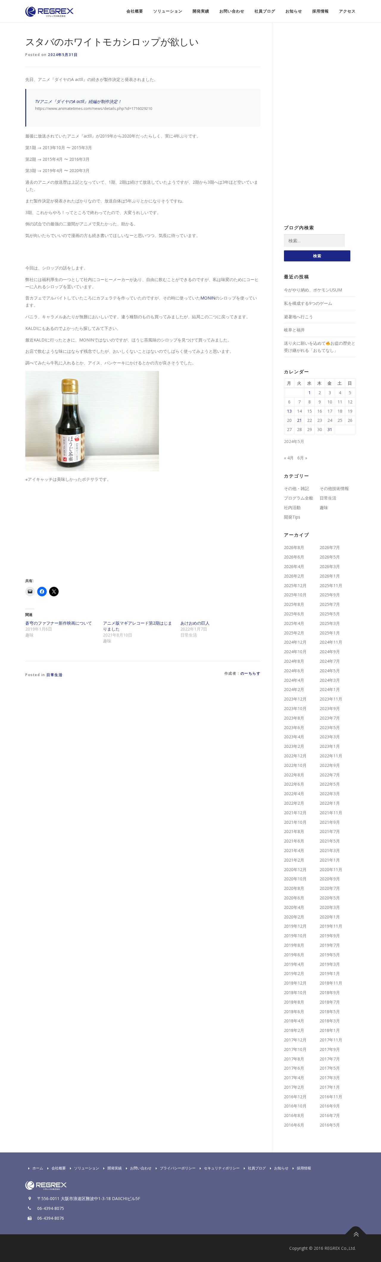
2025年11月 (331, 585)
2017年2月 (294, 1087)
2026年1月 (330, 576)
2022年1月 (330, 803)
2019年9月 (330, 935)
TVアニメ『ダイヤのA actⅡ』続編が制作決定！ (78, 101)
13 (289, 411)
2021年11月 (331, 812)
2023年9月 (330, 708)
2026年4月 (294, 566)
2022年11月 (331, 756)
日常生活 (54, 674)
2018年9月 (330, 992)
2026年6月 (294, 557)
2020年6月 (294, 898)
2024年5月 (330, 670)
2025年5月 (330, 614)
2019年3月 (330, 964)
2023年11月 (331, 699)
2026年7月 (330, 547)
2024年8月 (294, 661)
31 (329, 429)
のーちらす (251, 673)
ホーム (37, 1168)
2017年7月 (330, 1059)
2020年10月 (295, 879)
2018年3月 (330, 1021)
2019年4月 (294, 964)
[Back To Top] (355, 1234)
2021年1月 (330, 860)
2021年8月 (294, 831)
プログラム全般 (298, 498)
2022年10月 (295, 765)
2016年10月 (295, 1106)
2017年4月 (294, 1077)
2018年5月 (330, 1011)
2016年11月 (331, 1096)
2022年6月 (294, 784)
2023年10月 (295, 708)
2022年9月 (330, 765)
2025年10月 (295, 595)
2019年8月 (294, 945)
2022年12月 (295, 756)
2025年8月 (294, 604)
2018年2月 (294, 1030)
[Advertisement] (75, 529)
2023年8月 (294, 718)
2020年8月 (294, 888)
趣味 (324, 507)
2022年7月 (330, 775)
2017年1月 (330, 1087)
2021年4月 (294, 850)
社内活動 (292, 507)
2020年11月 (331, 869)
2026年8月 (294, 547)
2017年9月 (330, 1049)
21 (299, 420)
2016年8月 (294, 1115)
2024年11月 (331, 642)
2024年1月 (330, 689)
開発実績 (201, 11)
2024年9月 (330, 651)
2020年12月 (295, 869)
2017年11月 (331, 1040)
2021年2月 (294, 860)
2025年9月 (330, 595)
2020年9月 (330, 879)
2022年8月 (294, 775)
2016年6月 (294, 1125)
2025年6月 (294, 614)
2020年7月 (330, 888)
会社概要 (135, 11)
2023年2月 (294, 746)
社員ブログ (264, 11)
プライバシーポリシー (178, 1168)
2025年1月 (330, 633)
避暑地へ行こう (298, 316)
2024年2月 (294, 689)
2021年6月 (294, 841)
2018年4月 (294, 1021)
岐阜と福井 (294, 330)
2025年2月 (294, 633)
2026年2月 (294, 576)
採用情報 (320, 11)
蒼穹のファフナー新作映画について (58, 623)
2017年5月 (330, 1068)
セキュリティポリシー (222, 1168)
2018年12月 (295, 983)
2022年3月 (330, 793)
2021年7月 (330, 831)
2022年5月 (330, 784)
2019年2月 (294, 973)
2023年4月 (294, 737)
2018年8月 (294, 1002)
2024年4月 (294, 680)
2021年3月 (330, 850)
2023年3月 (330, 737)
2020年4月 (294, 907)
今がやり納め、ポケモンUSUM (313, 290)
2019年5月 (330, 954)
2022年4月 (294, 793)
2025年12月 (295, 585)
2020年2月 (294, 917)
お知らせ (293, 11)
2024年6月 (294, 670)
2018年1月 (330, 1030)
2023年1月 (330, 746)
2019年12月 (295, 926)
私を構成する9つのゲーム (308, 303)
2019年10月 (295, 935)
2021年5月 (330, 841)
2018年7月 (330, 1002)
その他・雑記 (296, 488)
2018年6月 (294, 1011)
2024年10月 (295, 651)
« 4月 (289, 458)
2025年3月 (330, 623)
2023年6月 (294, 727)
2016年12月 (295, 1096)
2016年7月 (330, 1115)
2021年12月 (295, 812)
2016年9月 (330, 1106)
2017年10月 (295, 1049)
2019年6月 (294, 954)
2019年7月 (330, 945)
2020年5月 (330, 898)
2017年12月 (295, 1040)
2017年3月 (330, 1077)
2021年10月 (295, 822)
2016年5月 (330, 1125)
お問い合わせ (231, 11)
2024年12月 (295, 642)
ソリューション (167, 11)
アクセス (347, 11)
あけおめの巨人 (195, 623)
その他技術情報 (334, 488)
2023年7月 (330, 718)
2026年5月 (330, 557)
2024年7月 (330, 661)
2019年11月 (331, 926)
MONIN (207, 298)
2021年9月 (330, 822)
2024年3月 (330, 680)
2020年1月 (330, 917)
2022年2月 (294, 803)
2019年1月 (330, 973)
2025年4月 (294, 623)
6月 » (302, 458)
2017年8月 (294, 1059)
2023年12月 (295, 699)
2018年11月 (331, 983)
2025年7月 (330, 604)
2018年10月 (295, 992)
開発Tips (292, 517)
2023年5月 (330, 727)
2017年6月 (294, 1068)
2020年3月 (330, 907)
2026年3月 (330, 566)
